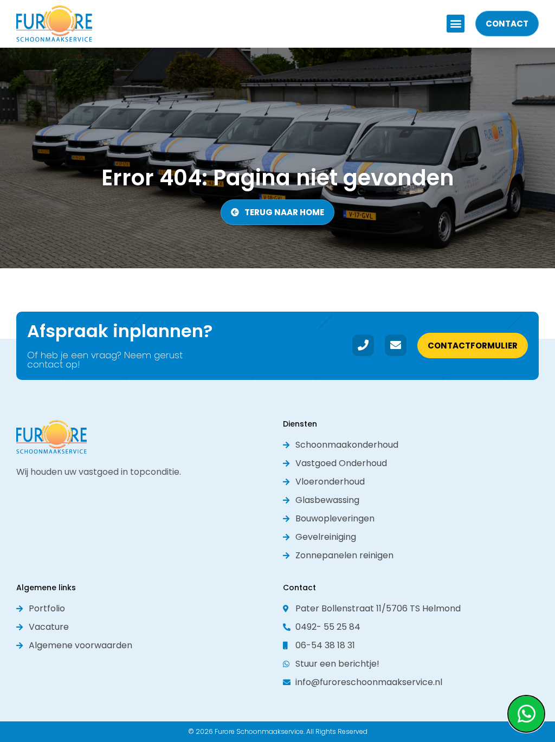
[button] (455, 24)
